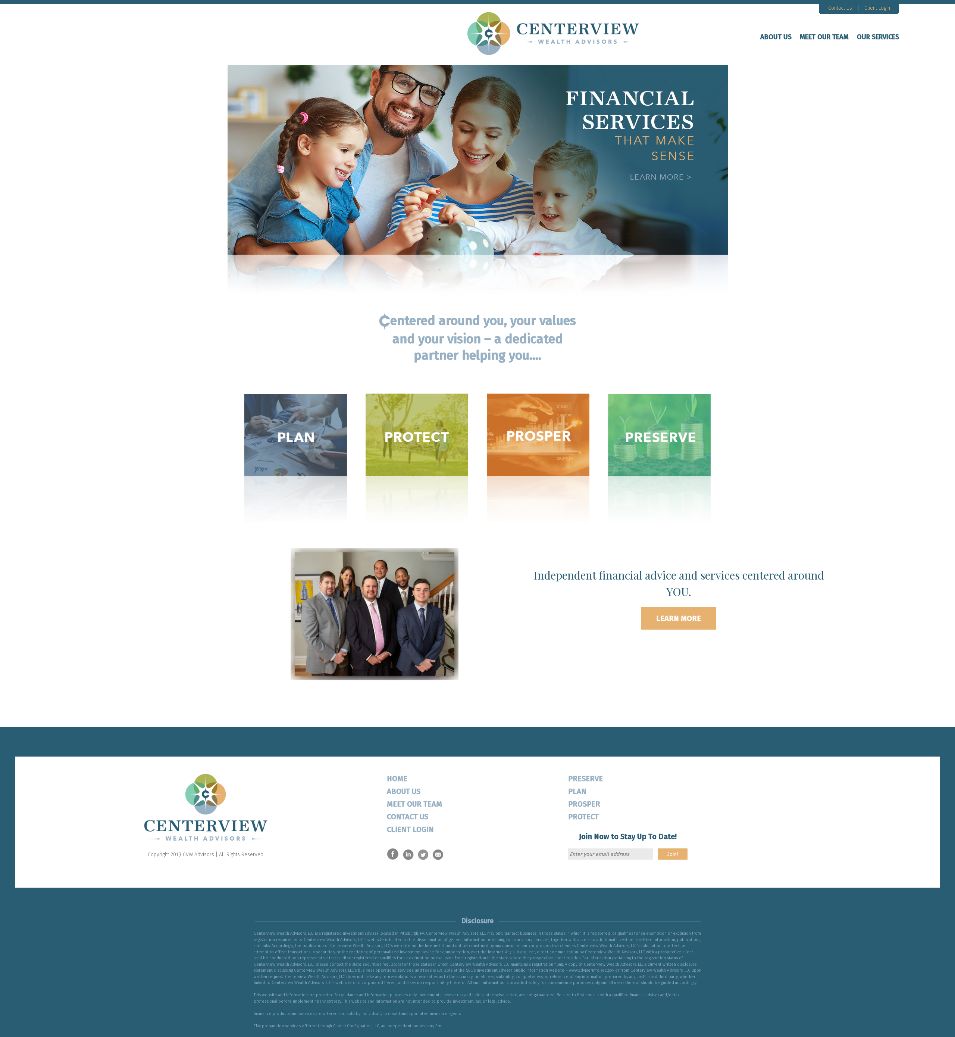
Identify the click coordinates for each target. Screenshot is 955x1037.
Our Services (878, 37)
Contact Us (840, 8)
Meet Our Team (824, 37)
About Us (776, 37)
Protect (583, 816)
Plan (577, 791)
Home (397, 778)
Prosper (584, 804)
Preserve (585, 778)
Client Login (877, 8)
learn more (678, 618)
